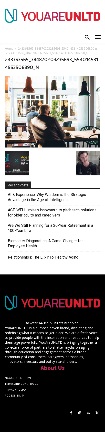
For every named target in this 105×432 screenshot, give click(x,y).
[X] (97, 413)
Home (9, 48)
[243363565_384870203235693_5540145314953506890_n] (52, 146)
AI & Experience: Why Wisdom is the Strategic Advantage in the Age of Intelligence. (47, 197)
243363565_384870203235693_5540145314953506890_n (57, 48)
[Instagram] (80, 413)
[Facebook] (71, 413)
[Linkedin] (88, 413)
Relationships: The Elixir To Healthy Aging (43, 257)
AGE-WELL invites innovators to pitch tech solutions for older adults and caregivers (52, 212)
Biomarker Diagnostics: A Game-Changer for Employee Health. (45, 243)
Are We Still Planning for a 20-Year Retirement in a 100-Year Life (50, 228)
